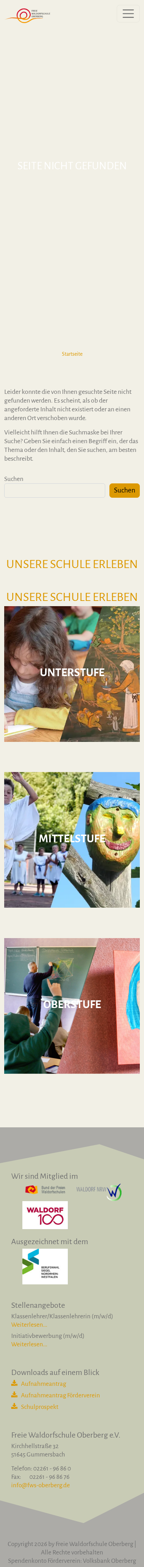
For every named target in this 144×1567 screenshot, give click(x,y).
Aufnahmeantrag (43, 1384)
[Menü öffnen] (128, 13)
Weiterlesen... (29, 1324)
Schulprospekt (39, 1407)
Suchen (13, 479)
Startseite (72, 354)
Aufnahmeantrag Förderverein (60, 1395)
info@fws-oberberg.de (40, 1485)
